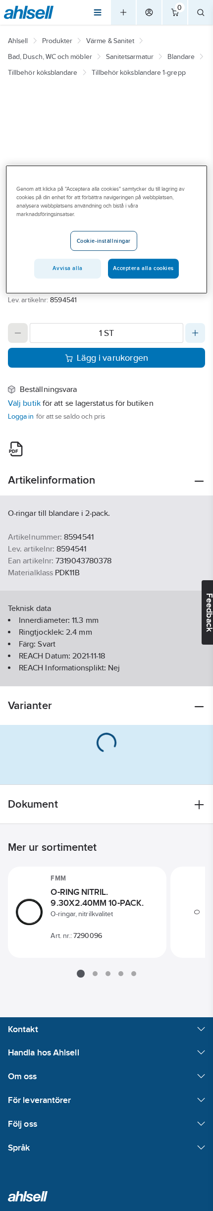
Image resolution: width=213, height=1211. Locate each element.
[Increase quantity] (195, 333)
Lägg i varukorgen (113, 358)
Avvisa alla (67, 268)
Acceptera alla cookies (143, 268)
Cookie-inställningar (104, 241)
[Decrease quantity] (18, 333)
